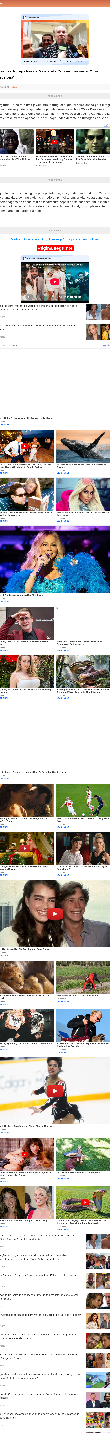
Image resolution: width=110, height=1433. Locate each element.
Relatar (14, 86)
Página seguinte (55, 248)
